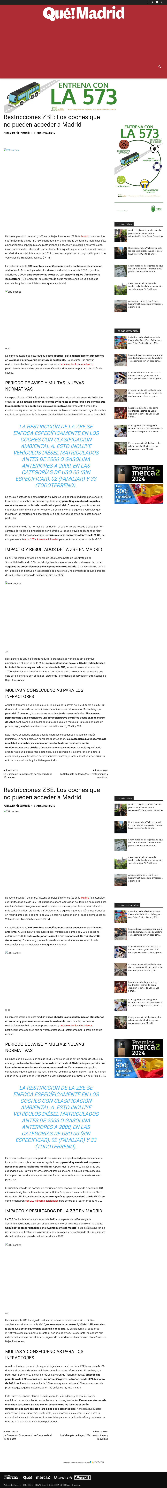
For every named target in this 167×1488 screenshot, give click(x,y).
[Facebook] (148, 2)
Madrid (85, 236)
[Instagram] (152, 2)
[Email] (52, 140)
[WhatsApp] (29, 140)
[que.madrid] (83, 14)
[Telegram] (157, 2)
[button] (160, 67)
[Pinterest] (22, 140)
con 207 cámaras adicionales (42, 539)
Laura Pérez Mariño (19, 133)
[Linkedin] (44, 140)
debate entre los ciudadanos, (76, 364)
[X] (161, 2)
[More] (59, 140)
